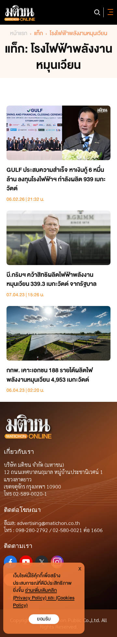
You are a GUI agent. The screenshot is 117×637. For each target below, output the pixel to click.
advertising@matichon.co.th (48, 522)
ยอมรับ (44, 619)
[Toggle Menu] (109, 12)
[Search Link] (97, 12)
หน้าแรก (18, 33)
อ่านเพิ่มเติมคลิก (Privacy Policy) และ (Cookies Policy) (43, 597)
